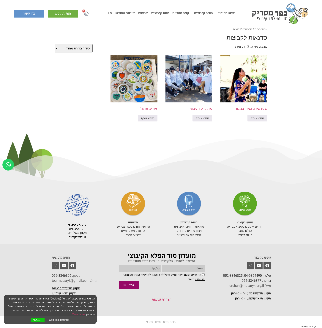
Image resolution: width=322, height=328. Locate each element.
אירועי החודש (125, 13)
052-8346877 (251, 280)
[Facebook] (267, 265)
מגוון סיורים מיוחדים (189, 231)
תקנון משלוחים (77, 233)
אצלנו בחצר (245, 231)
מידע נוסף (257, 118)
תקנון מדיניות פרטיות (66, 288)
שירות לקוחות (77, 237)
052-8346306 (61, 275)
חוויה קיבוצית (203, 13)
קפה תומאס (180, 13)
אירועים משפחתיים (133, 231)
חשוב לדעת (245, 235)
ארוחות (143, 13)
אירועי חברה (133, 235)
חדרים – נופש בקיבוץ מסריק (245, 226)
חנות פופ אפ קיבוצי (189, 235)
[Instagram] (55, 265)
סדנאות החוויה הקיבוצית (189, 226)
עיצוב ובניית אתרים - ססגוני (161, 322)
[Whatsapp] (8, 165)
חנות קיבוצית (160, 13)
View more (78, 314)
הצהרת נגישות (161, 299)
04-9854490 (253, 275)
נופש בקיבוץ (226, 13)
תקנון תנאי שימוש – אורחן (253, 298)
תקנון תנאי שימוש (64, 293)
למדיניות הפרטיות (140, 275)
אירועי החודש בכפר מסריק (133, 226)
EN (110, 13)
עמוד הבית (261, 29)
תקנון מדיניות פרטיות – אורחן (251, 293)
